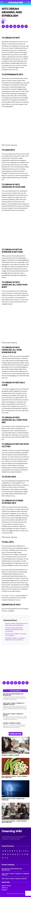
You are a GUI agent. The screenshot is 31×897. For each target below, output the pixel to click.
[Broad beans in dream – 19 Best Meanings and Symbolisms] (15, 766)
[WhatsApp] (14, 26)
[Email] (22, 26)
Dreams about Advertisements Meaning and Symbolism (16, 624)
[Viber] (26, 26)
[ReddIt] (18, 26)
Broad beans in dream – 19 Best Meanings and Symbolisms (14, 777)
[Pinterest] (11, 26)
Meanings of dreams (9, 595)
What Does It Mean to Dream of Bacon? (13, 714)
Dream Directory (8, 846)
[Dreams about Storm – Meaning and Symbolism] (15, 788)
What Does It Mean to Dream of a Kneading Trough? (13, 703)
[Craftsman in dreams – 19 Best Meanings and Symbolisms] (15, 811)
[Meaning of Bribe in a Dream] (15, 745)
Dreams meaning (8, 865)
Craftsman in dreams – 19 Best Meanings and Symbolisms (14, 821)
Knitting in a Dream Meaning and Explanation (13, 694)
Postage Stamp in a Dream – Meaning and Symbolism (15, 639)
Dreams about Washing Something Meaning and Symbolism (14, 629)
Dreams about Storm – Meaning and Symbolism (13, 799)
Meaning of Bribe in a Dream (12, 723)
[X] (7, 26)
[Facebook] (3, 26)
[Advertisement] (15, 125)
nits (24, 41)
